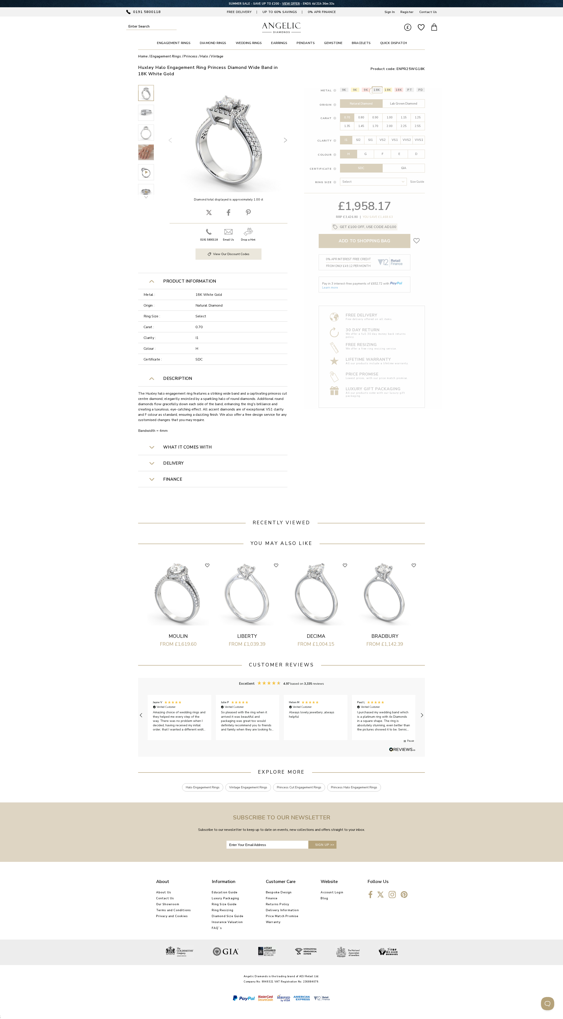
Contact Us (428, 12)
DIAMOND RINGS (213, 43)
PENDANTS (306, 43)
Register (406, 12)
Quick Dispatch (393, 43)
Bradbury (384, 636)
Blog (324, 898)
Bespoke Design (279, 892)
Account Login (332, 892)
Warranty (273, 922)
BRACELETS (361, 43)
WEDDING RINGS (249, 43)
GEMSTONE (333, 43)
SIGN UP (324, 844)
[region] (281, 715)
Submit (173, 26)
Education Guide (225, 892)
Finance (272, 898)
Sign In (390, 12)
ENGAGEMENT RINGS (173, 43)
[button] (141, 715)
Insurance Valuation (227, 922)
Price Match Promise (282, 916)
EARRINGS (279, 43)
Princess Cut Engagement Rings (299, 787)
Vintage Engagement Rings (248, 787)
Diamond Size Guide (227, 916)
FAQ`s (217, 928)
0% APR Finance (322, 12)
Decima (316, 636)
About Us (163, 892)
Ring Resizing (222, 910)
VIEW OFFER (291, 4)
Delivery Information (282, 910)
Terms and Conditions (173, 910)
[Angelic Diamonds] (281, 31)
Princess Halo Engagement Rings (354, 787)
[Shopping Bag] (434, 28)
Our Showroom (167, 904)
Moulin (178, 636)
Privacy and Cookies (172, 916)
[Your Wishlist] (421, 28)
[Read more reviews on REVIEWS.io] (402, 749)
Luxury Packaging (225, 898)
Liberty (247, 636)
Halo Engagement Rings (202, 787)
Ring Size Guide (224, 904)
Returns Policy (277, 904)
